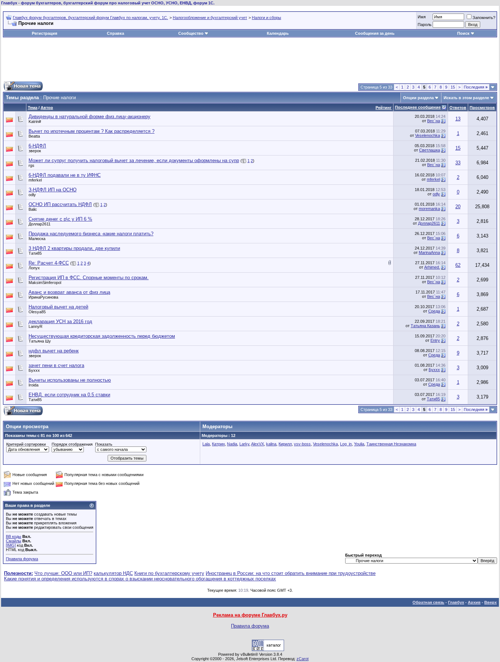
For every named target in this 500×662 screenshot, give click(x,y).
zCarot (302, 659)
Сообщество (191, 33)
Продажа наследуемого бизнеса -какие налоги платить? (91, 233)
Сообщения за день (375, 33)
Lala (206, 444)
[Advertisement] (250, 59)
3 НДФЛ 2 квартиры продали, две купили (74, 248)
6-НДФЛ (37, 146)
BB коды (13, 536)
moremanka (429, 208)
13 (457, 118)
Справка (115, 33)
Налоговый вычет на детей (58, 307)
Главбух (456, 602)
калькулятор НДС (113, 573)
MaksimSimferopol (45, 282)
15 (453, 87)
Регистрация (44, 33)
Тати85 (35, 253)
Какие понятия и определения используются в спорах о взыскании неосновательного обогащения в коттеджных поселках (140, 578)
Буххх (34, 370)
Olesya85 (37, 312)
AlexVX (257, 444)
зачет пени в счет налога (56, 365)
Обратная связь (428, 602)
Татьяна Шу (40, 341)
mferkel (35, 180)
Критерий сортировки (26, 444)
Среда (434, 311)
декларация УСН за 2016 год (60, 321)
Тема (32, 107)
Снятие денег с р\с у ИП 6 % (60, 219)
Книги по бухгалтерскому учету (169, 573)
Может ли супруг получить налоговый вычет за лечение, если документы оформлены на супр (134, 160)
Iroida (33, 385)
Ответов (457, 107)
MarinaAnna (429, 252)
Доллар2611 (40, 224)
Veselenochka (427, 135)
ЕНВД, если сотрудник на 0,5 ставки (69, 394)
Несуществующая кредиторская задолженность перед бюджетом (102, 336)
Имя (422, 17)
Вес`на (433, 121)
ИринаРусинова (43, 297)
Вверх (490, 602)
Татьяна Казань (425, 325)
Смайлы (13, 541)
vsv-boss (302, 444)
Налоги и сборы (266, 17)
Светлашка (429, 150)
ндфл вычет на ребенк (54, 351)
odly (32, 194)
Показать (103, 444)
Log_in (346, 444)
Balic (33, 209)
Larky (244, 444)
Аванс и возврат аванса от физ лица (69, 292)
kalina (271, 444)
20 (457, 206)
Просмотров (482, 107)
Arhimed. (432, 267)
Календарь (278, 33)
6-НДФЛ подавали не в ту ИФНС (65, 175)
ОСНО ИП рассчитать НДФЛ (60, 204)
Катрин (218, 444)
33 (457, 162)
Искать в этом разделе (466, 98)
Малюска (37, 238)
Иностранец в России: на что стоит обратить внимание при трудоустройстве (291, 573)
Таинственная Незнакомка (391, 444)
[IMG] (11, 545)
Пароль (425, 24)
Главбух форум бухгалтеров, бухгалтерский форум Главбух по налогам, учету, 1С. (90, 17)
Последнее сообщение (418, 107)
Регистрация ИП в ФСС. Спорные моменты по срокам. (89, 277)
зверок (35, 151)
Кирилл (285, 444)
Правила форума (22, 559)
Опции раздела (418, 98)
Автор (47, 107)
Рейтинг (384, 107)
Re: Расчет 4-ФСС (49, 263)
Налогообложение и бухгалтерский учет (210, 17)
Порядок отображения (72, 444)
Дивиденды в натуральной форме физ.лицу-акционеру (89, 116)
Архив (474, 602)
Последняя (476, 87)
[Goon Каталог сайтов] (268, 649)
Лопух (34, 268)
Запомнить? (484, 17)
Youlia (359, 444)
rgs (31, 165)
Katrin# (35, 121)
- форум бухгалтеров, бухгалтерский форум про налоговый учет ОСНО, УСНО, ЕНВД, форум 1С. (107, 3)
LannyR (35, 326)
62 (457, 265)
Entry (435, 340)
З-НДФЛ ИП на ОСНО (53, 189)
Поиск (463, 33)
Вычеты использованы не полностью (70, 380)
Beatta (34, 136)
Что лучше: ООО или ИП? (63, 573)
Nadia (232, 444)
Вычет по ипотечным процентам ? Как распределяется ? (91, 131)
